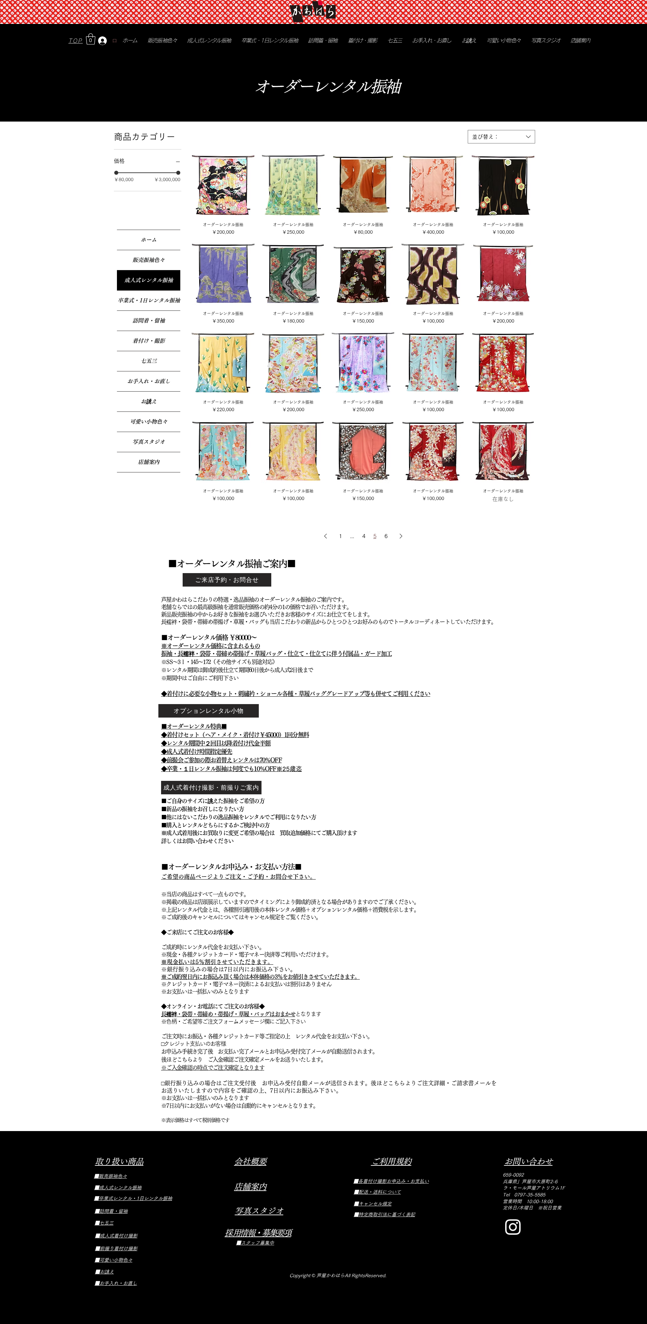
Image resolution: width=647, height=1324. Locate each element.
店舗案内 (148, 462)
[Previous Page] (325, 536)
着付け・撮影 (148, 340)
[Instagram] (512, 1227)
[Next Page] (401, 536)
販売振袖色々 (148, 260)
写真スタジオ (148, 441)
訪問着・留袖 (148, 320)
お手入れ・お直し (148, 381)
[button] (90, 38)
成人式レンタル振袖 (148, 280)
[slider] (116, 173)
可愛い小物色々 (148, 421)
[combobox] (501, 136)
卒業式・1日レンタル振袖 (149, 300)
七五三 (149, 361)
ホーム (149, 239)
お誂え (149, 401)
